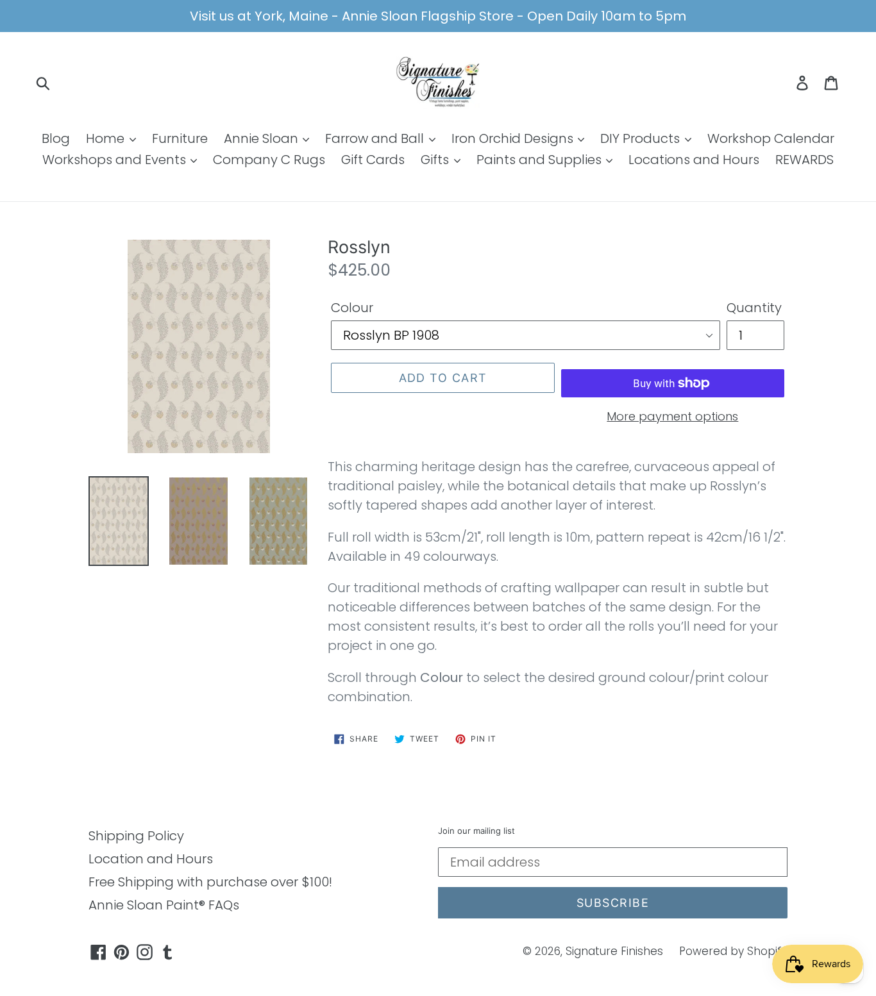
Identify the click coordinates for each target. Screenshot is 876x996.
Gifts (436, 160)
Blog (56, 138)
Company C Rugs (269, 160)
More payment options (672, 416)
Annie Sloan (262, 138)
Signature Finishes (614, 951)
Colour (352, 308)
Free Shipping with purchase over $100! (210, 882)
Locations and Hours (693, 160)
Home (107, 138)
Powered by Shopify (733, 951)
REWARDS (804, 160)
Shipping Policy (136, 836)
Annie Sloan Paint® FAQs (163, 905)
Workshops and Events (115, 160)
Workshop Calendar (770, 138)
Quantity (754, 308)
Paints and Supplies (540, 160)
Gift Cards (373, 160)
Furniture (180, 138)
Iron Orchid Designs (514, 138)
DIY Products (641, 138)
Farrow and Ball (376, 138)
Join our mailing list (476, 831)
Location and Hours (150, 859)
